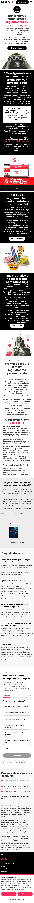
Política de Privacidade (19, 762)
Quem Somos (6, 869)
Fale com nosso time (17, 48)
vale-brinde (16, 141)
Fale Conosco (22, 2)
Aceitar (9, 894)
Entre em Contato (17, 239)
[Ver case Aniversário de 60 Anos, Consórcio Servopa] (11, 532)
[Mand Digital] (7, 2)
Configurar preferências (17, 899)
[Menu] (31, 2)
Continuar (17, 755)
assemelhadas (20, 143)
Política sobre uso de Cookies (15, 889)
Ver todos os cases (17, 542)
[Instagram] (2, 859)
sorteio (8, 141)
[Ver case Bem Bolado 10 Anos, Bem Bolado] (22, 532)
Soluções (4, 871)
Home (3, 866)
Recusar (25, 894)
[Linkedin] (6, 859)
